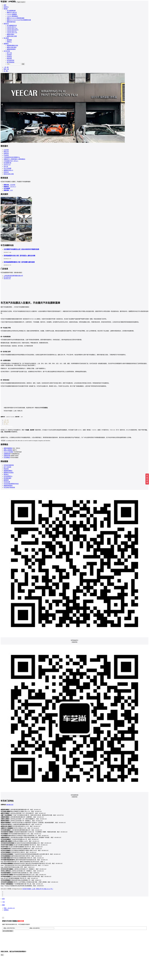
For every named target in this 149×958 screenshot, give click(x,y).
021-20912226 (7, 277)
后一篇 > (6, 71)
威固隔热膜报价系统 (12, 45)
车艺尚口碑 (7, 482)
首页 (5, 5)
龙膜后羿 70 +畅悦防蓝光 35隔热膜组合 (14, 159)
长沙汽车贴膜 (7, 168)
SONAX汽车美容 (8, 452)
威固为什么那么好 (12, 12)
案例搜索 (9, 40)
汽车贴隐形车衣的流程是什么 (12, 157)
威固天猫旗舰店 (8, 448)
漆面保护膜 (7, 455)
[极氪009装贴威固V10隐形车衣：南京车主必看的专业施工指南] (24, 214)
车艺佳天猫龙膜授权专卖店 (11, 483)
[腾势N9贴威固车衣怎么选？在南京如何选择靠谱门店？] (8, 223)
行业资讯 (6, 155)
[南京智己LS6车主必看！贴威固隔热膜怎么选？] (8, 214)
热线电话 (9, 56)
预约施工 (6, 474)
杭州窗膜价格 (7, 162)
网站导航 (9, 58)
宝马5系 (6, 166)
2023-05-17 (10, 186)
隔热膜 (5, 8)
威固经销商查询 (11, 49)
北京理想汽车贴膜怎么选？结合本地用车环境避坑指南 (21, 249)
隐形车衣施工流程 (9, 174)
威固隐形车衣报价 (9, 472)
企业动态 (6, 149)
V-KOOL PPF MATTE (12, 29)
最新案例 (6, 480)
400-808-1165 (7, 278)
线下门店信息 (7, 467)
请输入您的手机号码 (9, 928)
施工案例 (6, 38)
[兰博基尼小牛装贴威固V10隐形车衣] (8, 232)
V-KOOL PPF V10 (11, 31)
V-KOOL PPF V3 (11, 27)
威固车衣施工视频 (12, 36)
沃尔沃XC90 (7, 164)
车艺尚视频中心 (8, 476)
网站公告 (6, 151)
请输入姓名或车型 (35, 928)
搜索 (23, 64)
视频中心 (9, 41)
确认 (2, 955)
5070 (8, 190)
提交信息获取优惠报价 (8, 931)
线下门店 (9, 53)
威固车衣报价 (10, 34)
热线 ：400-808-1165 (9, 908)
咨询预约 (9, 54)
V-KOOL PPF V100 (12, 32)
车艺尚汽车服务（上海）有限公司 (31, 889)
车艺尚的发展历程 (9, 465)
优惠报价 (6, 910)
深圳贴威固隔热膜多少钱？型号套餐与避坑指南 (19, 262)
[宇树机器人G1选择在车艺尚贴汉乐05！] (24, 223)
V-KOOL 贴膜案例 (12, 14)
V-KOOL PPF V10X (12, 28)
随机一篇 (6, 69)
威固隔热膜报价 (8, 470)
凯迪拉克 (6, 172)
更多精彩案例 (7, 478)
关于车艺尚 (7, 51)
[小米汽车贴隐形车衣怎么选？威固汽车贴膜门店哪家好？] (8, 205)
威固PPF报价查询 (11, 47)
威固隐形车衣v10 (8, 170)
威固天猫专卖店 (11, 21)
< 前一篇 (6, 67)
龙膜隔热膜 (7, 453)
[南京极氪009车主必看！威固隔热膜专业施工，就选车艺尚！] (24, 205)
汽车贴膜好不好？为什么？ (11, 161)
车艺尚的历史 (10, 60)
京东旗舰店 (7, 457)
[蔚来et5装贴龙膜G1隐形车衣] (24, 232)
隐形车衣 (6, 23)
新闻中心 (6, 7)
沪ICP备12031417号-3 (47, 889)
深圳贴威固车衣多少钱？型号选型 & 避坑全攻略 (19, 255)
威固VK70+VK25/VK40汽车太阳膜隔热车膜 (19, 20)
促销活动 (6, 153)
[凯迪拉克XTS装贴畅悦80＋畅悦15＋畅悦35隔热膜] (24, 241)
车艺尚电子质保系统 (9, 487)
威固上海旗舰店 (8, 450)
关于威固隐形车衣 (12, 25)
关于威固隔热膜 (11, 10)
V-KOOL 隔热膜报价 (12, 16)
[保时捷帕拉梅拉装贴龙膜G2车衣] (8, 241)
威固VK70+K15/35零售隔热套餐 (15, 18)
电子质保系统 (10, 62)
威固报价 (6, 43)
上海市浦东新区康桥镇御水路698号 (13, 275)
